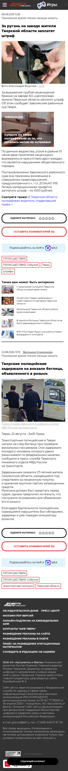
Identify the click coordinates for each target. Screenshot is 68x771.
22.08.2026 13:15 (11, 352)
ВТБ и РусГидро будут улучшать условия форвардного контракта (39, 333)
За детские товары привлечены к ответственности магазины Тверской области (37, 301)
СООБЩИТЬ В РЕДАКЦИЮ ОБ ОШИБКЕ (29, 651)
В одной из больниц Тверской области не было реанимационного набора (39, 322)
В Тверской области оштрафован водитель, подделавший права (29, 200)
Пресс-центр (50, 610)
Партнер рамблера (33, 754)
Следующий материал (32, 761)
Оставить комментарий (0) (34, 231)
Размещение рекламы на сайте (26, 633)
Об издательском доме (20, 610)
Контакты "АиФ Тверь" (19, 628)
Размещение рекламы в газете (25, 638)
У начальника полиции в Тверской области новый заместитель (35, 288)
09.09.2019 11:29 (11, 14)
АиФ (41, 86)
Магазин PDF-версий (18, 615)
